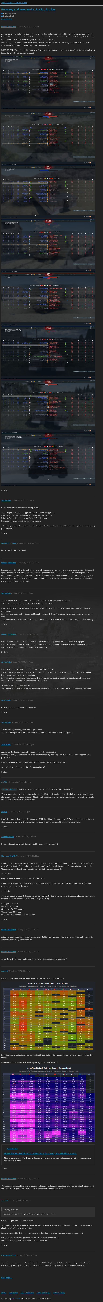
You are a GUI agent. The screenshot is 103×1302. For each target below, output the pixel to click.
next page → (6, 1277)
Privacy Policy (59, 1293)
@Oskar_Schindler (9, 789)
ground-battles (6, 19)
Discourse (16, 1298)
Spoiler (7, 874)
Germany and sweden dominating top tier (28, 9)
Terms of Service (43, 1293)
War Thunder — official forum (14, 3)
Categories (13, 1293)
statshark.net (12, 1148)
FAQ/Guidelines (27, 1293)
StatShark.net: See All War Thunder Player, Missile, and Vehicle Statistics (40, 1153)
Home (3, 1293)
